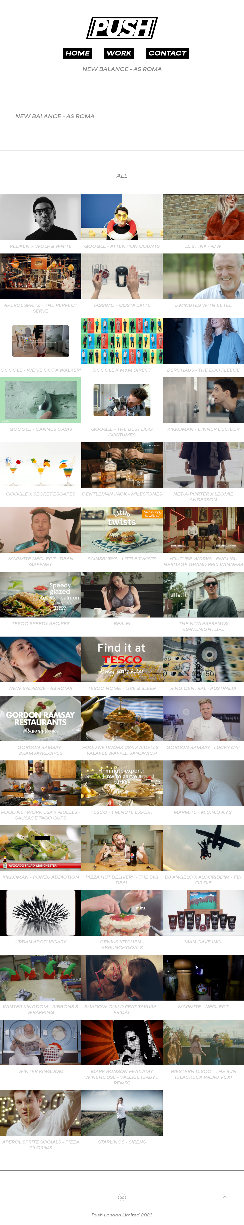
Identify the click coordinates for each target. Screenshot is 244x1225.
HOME (77, 54)
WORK (119, 54)
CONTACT (167, 54)
